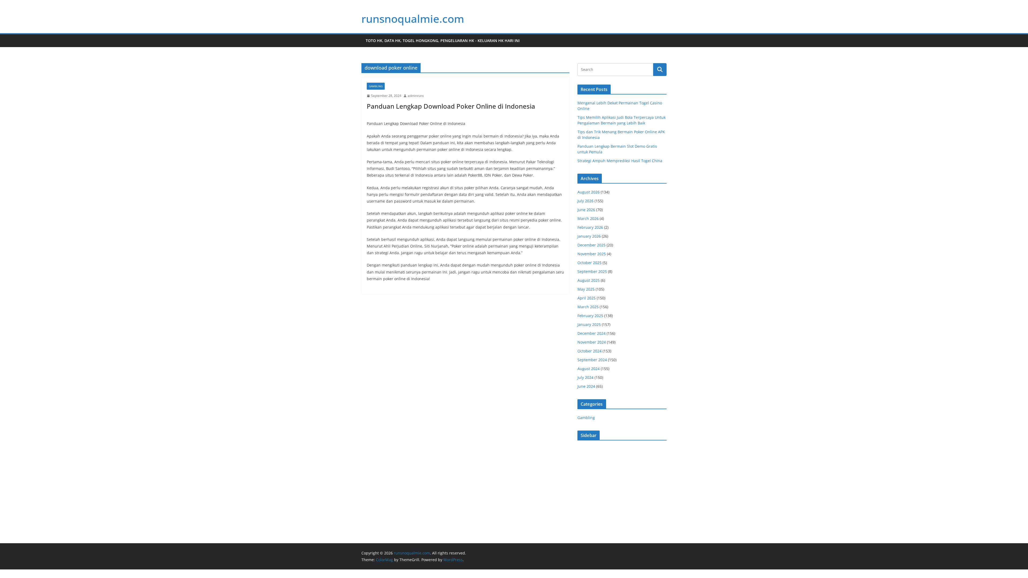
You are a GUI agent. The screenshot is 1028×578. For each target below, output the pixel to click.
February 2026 (590, 227)
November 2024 (591, 342)
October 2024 (589, 350)
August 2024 (588, 368)
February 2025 (590, 315)
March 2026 (588, 218)
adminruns (416, 95)
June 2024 (586, 386)
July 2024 (585, 377)
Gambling (376, 86)
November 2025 (591, 253)
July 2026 (585, 200)
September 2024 (592, 359)
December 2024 (591, 333)
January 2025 (589, 324)
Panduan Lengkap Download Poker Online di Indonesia (451, 106)
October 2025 (589, 262)
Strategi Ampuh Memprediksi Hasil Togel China (619, 160)
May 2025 (586, 289)
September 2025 (592, 271)
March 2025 (588, 306)
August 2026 (588, 192)
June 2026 (586, 209)
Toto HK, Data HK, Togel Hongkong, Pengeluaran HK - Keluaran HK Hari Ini (443, 40)
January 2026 (589, 236)
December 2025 (591, 245)
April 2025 (586, 298)
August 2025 (588, 280)
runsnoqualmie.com (412, 18)
